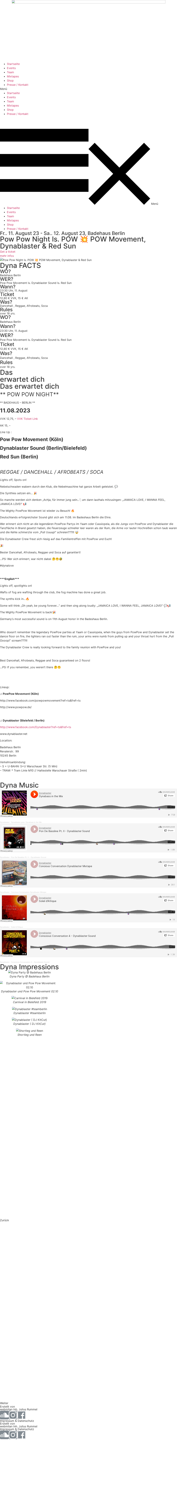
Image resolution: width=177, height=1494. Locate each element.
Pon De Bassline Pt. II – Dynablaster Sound (28, 857)
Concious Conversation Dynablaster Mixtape (28, 892)
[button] (88, 89)
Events (11, 68)
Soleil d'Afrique (17, 927)
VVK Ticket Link (27, 418)
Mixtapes (13, 76)
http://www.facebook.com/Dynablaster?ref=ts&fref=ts (35, 727)
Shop (10, 80)
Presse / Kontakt (17, 84)
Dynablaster (5, 822)
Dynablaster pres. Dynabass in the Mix (26, 822)
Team (10, 72)
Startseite (13, 64)
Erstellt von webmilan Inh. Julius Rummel (18, 1408)
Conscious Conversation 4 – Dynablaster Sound (30, 962)
